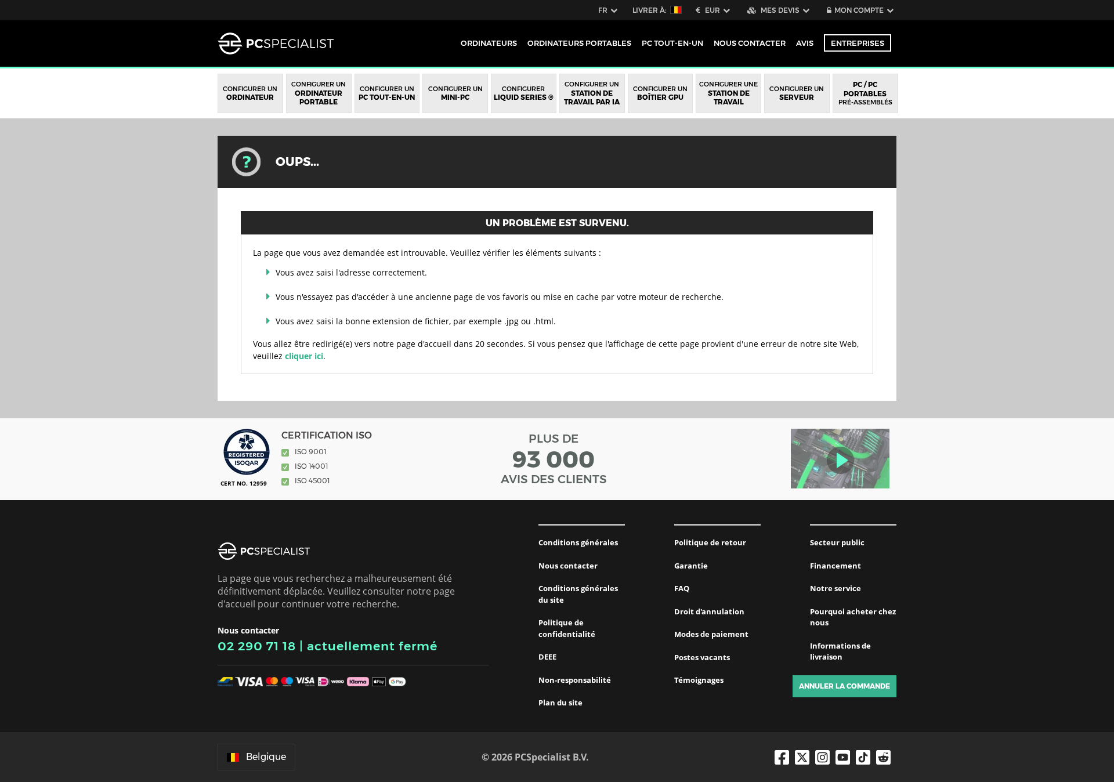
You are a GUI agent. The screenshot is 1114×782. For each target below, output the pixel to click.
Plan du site (560, 702)
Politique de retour (710, 542)
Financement (835, 565)
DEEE (547, 656)
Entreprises (857, 43)
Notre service (835, 588)
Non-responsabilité (574, 680)
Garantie (691, 565)
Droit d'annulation (709, 611)
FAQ (681, 588)
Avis (804, 43)
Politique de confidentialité (566, 628)
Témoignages (699, 680)
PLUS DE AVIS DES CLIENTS (554, 459)
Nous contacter (568, 565)
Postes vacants (702, 657)
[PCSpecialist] (276, 43)
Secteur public (837, 542)
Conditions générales (578, 542)
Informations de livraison (840, 651)
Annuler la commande (844, 686)
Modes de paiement (711, 634)
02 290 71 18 (257, 646)
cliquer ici (304, 355)
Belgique (266, 756)
